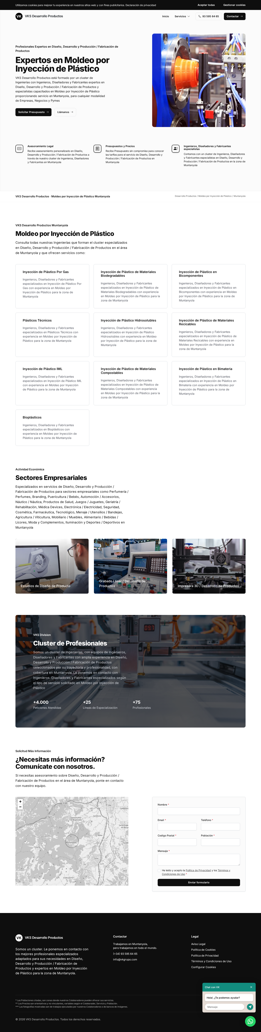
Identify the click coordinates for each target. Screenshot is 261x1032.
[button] (72, 841)
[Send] (250, 1007)
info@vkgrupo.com (125, 959)
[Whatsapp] (250, 1021)
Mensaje (164, 850)
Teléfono (207, 820)
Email (162, 820)
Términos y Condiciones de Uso (211, 961)
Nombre (163, 804)
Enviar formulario (199, 882)
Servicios (180, 16)
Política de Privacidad (198, 870)
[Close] (251, 987)
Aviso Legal (198, 944)
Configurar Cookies (203, 967)
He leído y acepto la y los (196, 872)
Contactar (233, 16)
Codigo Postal (167, 835)
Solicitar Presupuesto (31, 112)
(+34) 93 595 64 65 (125, 953)
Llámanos (63, 112)
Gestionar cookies (234, 4)
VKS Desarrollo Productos (43, 16)
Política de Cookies (203, 949)
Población (208, 835)
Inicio (165, 16)
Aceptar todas (206, 4)
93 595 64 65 (210, 16)
